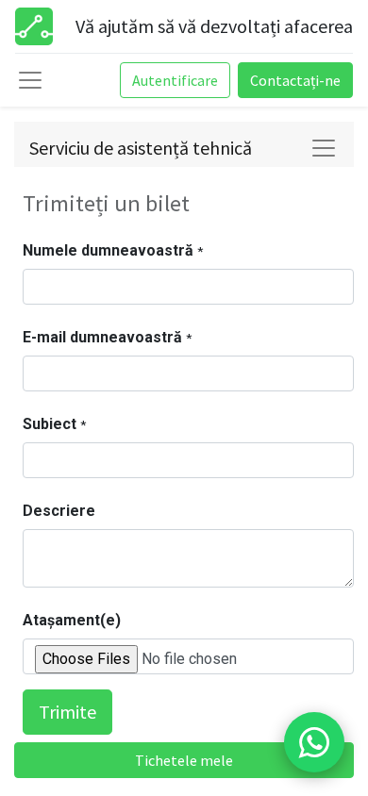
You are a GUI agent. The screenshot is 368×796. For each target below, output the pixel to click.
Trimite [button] (67, 711)
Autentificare (175, 80)
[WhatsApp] (314, 742)
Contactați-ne (295, 80)
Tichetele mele (184, 760)
